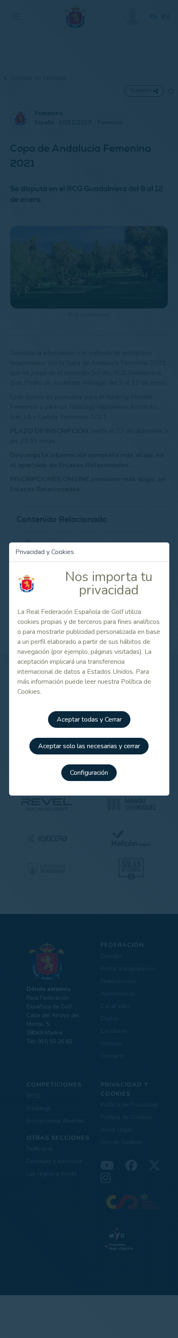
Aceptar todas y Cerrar (89, 719)
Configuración (89, 772)
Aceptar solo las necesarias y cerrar (89, 746)
